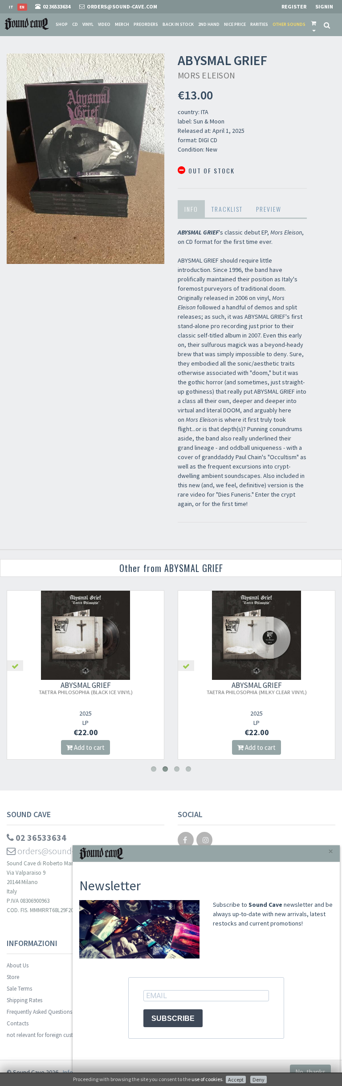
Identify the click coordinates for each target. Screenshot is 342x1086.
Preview (268, 209)
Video (104, 24)
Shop (62, 24)
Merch (122, 24)
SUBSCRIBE (173, 1018)
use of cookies (206, 1079)
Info (191, 209)
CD (75, 24)
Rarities (259, 24)
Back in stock (178, 24)
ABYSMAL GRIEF (86, 687)
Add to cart (89, 747)
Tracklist (227, 209)
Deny (258, 1079)
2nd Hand (209, 24)
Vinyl (88, 24)
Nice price (235, 24)
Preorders (146, 24)
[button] (313, 24)
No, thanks (310, 1072)
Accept (236, 1079)
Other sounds (289, 24)
